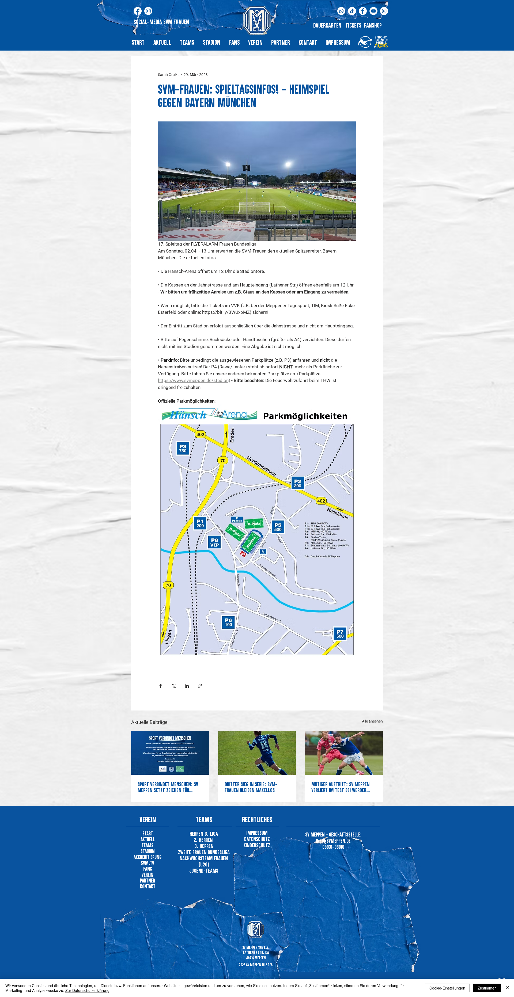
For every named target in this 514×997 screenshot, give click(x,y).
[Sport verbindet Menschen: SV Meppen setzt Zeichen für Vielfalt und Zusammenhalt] (170, 753)
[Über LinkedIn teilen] (186, 685)
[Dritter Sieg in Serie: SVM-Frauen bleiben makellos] (257, 753)
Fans (147, 869)
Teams (147, 845)
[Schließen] (507, 988)
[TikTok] (352, 11)
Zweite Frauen (193, 852)
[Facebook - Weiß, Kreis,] (363, 11)
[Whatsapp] (341, 11)
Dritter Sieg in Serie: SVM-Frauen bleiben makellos (251, 787)
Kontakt (147, 886)
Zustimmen (487, 988)
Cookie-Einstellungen (447, 988)
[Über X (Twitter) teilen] (173, 685)
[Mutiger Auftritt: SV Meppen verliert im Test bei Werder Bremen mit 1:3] (344, 753)
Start (147, 833)
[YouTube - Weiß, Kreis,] (373, 11)
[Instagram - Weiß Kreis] (384, 11)
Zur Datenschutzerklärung (87, 990)
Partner (147, 880)
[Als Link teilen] (199, 685)
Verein (147, 874)
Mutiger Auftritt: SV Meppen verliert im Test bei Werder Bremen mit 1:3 (340, 787)
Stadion (148, 851)
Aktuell (148, 839)
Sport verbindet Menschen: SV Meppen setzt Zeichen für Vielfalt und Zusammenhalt (168, 787)
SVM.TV (147, 863)
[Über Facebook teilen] (160, 685)
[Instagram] (148, 11)
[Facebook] (138, 11)
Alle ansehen (372, 721)
